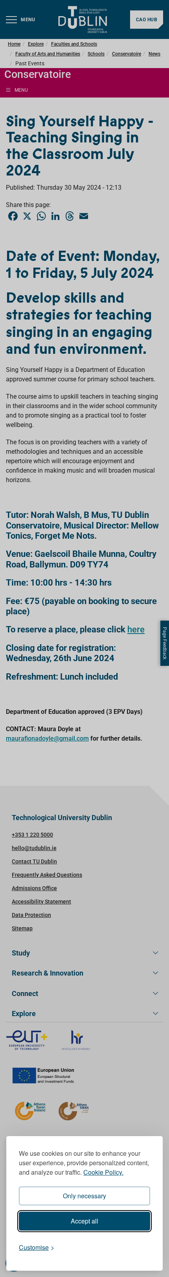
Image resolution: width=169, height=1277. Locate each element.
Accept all (84, 1220)
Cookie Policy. (103, 1172)
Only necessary (84, 1195)
